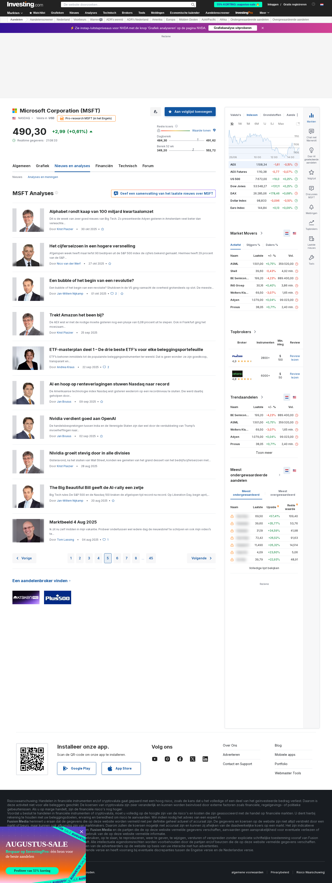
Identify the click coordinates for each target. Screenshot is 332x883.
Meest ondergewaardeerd (246, 492)
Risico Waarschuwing (311, 872)
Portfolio (281, 764)
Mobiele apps (285, 754)
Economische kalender (185, 12)
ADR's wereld (114, 19)
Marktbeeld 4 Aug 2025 (73, 522)
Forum (148, 166)
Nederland (63, 19)
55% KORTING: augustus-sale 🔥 (238, 4)
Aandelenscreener (217, 12)
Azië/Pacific (209, 19)
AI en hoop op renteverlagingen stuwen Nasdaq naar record (109, 384)
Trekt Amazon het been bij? (76, 315)
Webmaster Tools (288, 773)
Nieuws (17, 177)
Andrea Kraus (66, 367)
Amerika (157, 19)
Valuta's (235, 115)
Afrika (223, 19)
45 (151, 558)
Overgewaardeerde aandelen (291, 19)
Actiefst (235, 245)
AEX (233, 164)
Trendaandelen (244, 397)
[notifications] (313, 4)
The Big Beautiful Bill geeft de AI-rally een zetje (96, 487)
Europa (170, 19)
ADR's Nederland (137, 19)
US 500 (235, 179)
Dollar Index (238, 200)
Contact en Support (237, 764)
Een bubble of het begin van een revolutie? (91, 280)
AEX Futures (238, 171)
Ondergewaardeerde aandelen (250, 19)
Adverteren (231, 754)
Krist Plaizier (65, 229)
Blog (278, 745)
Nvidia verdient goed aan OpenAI (82, 418)
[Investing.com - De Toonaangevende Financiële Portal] (25, 4)
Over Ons (230, 745)
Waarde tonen (201, 130)
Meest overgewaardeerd (282, 492)
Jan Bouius (64, 401)
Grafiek (42, 166)
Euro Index (237, 208)
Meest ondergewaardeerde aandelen (248, 475)
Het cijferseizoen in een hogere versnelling (92, 246)
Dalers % (272, 245)
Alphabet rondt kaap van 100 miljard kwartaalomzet (101, 211)
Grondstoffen (272, 115)
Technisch (127, 166)
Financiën (104, 166)
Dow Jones (237, 186)
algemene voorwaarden (247, 872)
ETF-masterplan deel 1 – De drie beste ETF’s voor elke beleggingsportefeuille (126, 349)
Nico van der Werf (69, 263)
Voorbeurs (80, 19)
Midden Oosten (188, 19)
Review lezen (295, 357)
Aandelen (16, 19)
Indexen (252, 115)
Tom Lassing (65, 539)
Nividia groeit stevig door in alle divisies (89, 453)
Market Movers (243, 233)
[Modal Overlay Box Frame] (43, 855)
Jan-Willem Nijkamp (70, 293)
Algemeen (21, 166)
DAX (233, 193)
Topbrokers (240, 332)
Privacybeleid (280, 872)
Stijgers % (253, 245)
